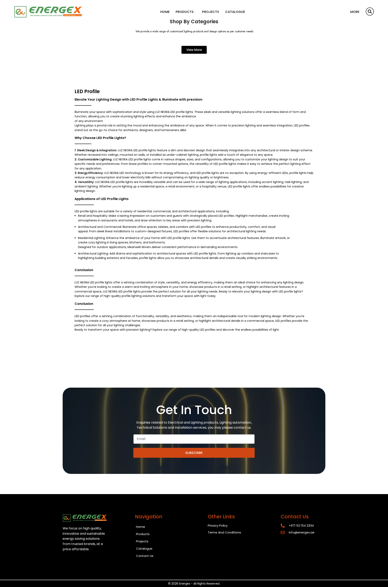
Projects (142, 541)
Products (143, 534)
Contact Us (144, 556)
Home (140, 527)
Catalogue (144, 548)
